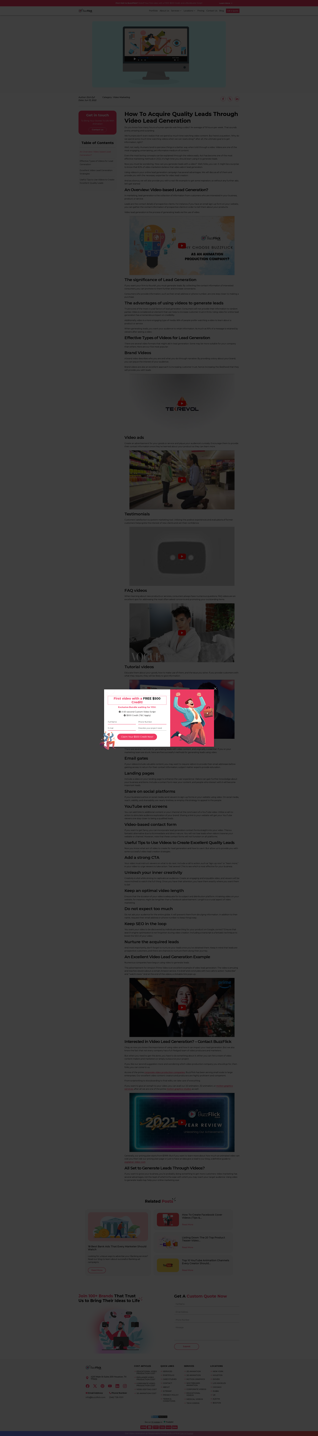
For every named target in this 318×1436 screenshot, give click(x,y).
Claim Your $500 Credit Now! (137, 736)
